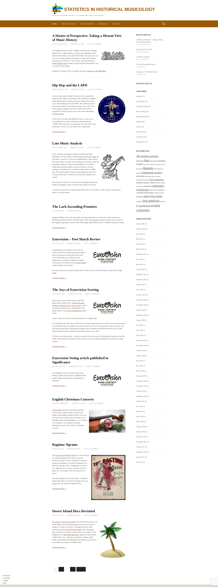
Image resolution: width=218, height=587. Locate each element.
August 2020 (140, 320)
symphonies (139, 201)
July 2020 (139, 325)
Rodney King (59, 114)
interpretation (139, 179)
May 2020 (139, 330)
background (140, 161)
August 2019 (140, 356)
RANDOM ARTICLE (144, 83)
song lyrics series (152, 196)
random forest (153, 190)
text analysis (151, 200)
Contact (116, 24)
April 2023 (139, 244)
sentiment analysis (159, 192)
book (151, 161)
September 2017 (141, 452)
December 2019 (141, 340)
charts (155, 161)
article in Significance (74, 311)
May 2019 (139, 366)
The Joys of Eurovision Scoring (75, 290)
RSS (4, 583)
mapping (139, 182)
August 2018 (140, 401)
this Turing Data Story (71, 535)
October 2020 (140, 310)
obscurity (158, 182)
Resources (102, 24)
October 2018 (140, 391)
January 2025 (140, 224)
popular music (140, 186)
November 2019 (141, 345)
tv (137, 205)
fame (153, 176)
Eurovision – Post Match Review (76, 239)
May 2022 (139, 264)
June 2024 (139, 234)
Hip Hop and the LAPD (69, 85)
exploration (148, 176)
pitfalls (163, 182)
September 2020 (141, 315)
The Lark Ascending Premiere (74, 207)
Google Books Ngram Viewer (65, 455)
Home (54, 24)
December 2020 (141, 300)
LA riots (59, 109)
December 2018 (141, 381)
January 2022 (140, 269)
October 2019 (140, 350)
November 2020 (141, 305)
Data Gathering (141, 111)
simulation (139, 196)
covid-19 (162, 164)
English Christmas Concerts (73, 399)
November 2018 (141, 386)
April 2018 (139, 416)
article (94, 157)
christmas (161, 161)
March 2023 (140, 249)
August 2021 (140, 285)
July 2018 (139, 406)
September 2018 (141, 396)
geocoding (157, 176)
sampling (151, 192)
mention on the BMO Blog (96, 71)
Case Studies (140, 101)
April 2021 (139, 290)
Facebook (6, 575)
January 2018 (140, 432)
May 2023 (139, 239)
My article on (64, 522)
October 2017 (140, 447)
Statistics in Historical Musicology (109, 9)
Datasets (138, 122)
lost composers (157, 179)
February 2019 (141, 376)
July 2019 (139, 361)
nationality (146, 182)
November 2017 (141, 442)
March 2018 (140, 421)
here (67, 66)
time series (162, 201)
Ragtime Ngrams (65, 445)
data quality (139, 168)
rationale (160, 190)
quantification (142, 189)
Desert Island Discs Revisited (73, 511)
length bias (146, 179)
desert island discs (158, 168)
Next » (81, 569)
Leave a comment (94, 44)
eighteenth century (152, 172)
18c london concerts (147, 156)
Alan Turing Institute (74, 529)
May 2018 (139, 411)
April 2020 (139, 335)
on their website (80, 263)
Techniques (139, 137)
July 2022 (139, 259)
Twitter (5, 581)
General (138, 127)
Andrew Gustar (77, 44)
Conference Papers (142, 106)
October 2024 (140, 229)
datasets (148, 168)
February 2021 (141, 295)
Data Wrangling (141, 116)
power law (148, 186)
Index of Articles (68, 24)
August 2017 (140, 457)
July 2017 (139, 462)
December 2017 (141, 437)
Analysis (139, 96)
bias (146, 160)
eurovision (140, 176)
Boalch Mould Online (60, 63)
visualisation (144, 205)
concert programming (149, 164)
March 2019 (140, 371)
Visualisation (140, 142)
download (138, 173)
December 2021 (141, 274)
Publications (140, 132)
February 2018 (141, 427)
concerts (158, 164)
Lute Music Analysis (67, 143)
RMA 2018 (144, 192)
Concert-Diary (57, 410)
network (152, 182)
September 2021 (141, 280)
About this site (87, 24)
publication (158, 185)
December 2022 (141, 254)
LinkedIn (6, 578)
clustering (139, 164)
